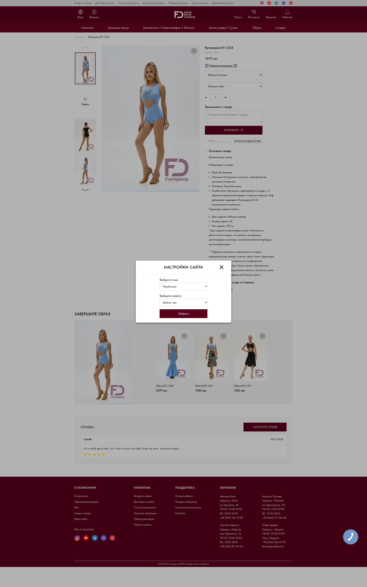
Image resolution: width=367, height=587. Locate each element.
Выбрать (184, 314)
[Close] (221, 267)
